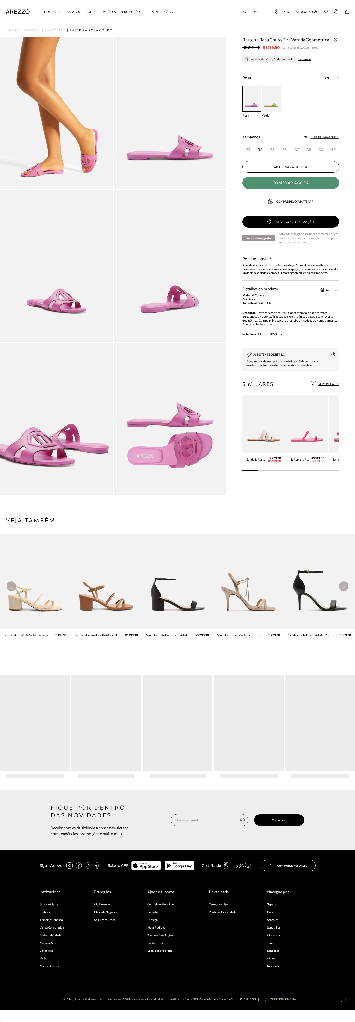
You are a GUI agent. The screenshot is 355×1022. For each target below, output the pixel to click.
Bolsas (91, 11)
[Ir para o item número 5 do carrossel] (331, 470)
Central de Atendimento (162, 904)
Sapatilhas (273, 927)
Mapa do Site (48, 942)
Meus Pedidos (156, 927)
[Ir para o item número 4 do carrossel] (315, 470)
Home (13, 30)
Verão (43, 958)
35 (272, 149)
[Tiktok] (88, 865)
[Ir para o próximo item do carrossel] (343, 586)
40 (333, 149)
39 (321, 149)
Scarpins (272, 919)
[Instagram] (69, 865)
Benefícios (46, 950)
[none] (242, 820)
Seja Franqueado (105, 919)
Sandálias (55, 30)
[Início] (18, 11)
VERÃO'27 (109, 11)
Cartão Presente (157, 942)
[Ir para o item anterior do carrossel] (11, 586)
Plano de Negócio (105, 912)
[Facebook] (79, 865)
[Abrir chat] (343, 1000)
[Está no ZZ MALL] (246, 865)
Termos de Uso (218, 904)
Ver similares (328, 384)
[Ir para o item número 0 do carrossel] (250, 470)
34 (260, 149)
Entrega (152, 919)
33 (248, 149)
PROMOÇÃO (131, 11)
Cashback (46, 912)
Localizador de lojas (159, 950)
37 (297, 149)
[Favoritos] (326, 12)
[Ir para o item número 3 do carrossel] (299, 470)
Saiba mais (304, 59)
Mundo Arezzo (49, 966)
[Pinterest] (97, 865)
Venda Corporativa (52, 927)
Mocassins (273, 935)
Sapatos (73, 11)
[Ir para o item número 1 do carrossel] (266, 470)
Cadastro (153, 912)
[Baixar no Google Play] (179, 865)
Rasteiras (273, 966)
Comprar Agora (290, 182)
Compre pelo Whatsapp (294, 201)
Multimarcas (102, 904)
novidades (52, 11)
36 (284, 149)
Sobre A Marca (49, 904)
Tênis (270, 942)
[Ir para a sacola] (347, 12)
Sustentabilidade (50, 935)
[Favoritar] (336, 40)
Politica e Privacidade (222, 912)
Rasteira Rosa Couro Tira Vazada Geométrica (116, 30)
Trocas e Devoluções (160, 935)
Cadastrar (279, 820)
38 (309, 149)
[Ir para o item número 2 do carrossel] (283, 470)
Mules (271, 958)
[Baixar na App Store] (146, 865)
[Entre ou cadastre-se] (337, 11)
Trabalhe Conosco (51, 919)
